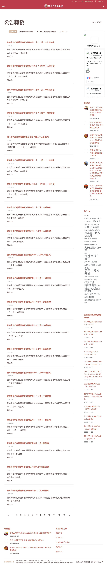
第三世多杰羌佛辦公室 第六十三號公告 (93, 323)
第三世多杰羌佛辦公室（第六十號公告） (92, 385)
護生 (95, 294)
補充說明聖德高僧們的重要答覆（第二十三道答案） (28, 136)
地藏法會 (86, 241)
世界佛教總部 (87, 221)
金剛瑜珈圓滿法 (89, 300)
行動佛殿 (89, 282)
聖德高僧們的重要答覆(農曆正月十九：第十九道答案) (29, 231)
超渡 (99, 294)
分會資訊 (100, 1)
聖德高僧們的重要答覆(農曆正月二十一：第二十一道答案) (31, 184)
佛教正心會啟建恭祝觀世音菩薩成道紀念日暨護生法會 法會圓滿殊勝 (96, 139)
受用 (85, 239)
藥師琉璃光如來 (88, 279)
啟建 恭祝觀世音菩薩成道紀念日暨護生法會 (96, 152)
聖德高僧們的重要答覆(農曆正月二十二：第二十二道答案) (31, 160)
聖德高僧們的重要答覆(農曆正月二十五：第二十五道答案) (31, 89)
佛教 (94, 221)
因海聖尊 (94, 239)
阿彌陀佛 (98, 300)
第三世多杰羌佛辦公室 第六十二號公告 (93, 333)
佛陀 (85, 224)
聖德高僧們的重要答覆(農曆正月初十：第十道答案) (28, 443)
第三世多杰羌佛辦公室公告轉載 (46, 32)
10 (49, 515)
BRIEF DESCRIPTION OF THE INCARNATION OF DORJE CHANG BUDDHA (93, 374)
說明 (91, 294)
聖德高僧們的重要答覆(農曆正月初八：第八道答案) (28, 490)
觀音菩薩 (86, 294)
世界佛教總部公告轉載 (26, 32)
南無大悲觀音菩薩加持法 (92, 230)
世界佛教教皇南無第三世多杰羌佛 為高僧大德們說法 (93, 396)
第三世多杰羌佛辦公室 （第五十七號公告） (92, 427)
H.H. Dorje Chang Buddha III (92, 218)
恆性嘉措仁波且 (92, 257)
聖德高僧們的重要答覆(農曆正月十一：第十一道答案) (29, 420)
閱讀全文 (9, 56)
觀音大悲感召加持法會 (92, 289)
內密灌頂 (96, 224)
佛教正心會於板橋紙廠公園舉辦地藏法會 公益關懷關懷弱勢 (96, 111)
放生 (85, 262)
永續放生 (87, 265)
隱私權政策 (79, 562)
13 (64, 515)
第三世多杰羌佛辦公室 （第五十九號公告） (92, 407)
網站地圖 (59, 552)
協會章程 (59, 537)
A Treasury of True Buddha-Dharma (91, 352)
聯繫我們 (90, 1)
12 (59, 515)
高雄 (85, 303)
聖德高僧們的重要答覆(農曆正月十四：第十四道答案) (29, 349)
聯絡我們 (59, 547)
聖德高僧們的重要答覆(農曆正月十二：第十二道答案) (29, 396)
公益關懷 (94, 227)
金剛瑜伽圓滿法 (89, 297)
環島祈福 (98, 265)
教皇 (89, 262)
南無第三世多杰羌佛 (92, 234)
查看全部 (13, 32)
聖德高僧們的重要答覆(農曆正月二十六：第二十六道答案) (31, 66)
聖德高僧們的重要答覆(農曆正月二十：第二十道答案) (29, 207)
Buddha (86, 215)
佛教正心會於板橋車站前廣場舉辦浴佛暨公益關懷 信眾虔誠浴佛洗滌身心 (96, 191)
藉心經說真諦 (89, 276)
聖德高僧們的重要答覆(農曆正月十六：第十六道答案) (29, 302)
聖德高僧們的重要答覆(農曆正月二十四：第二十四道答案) (31, 113)
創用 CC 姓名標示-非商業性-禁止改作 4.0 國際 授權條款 (47, 563)
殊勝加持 (94, 262)
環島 (93, 264)
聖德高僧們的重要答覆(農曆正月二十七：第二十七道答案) (31, 42)
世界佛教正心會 (93, 45)
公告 (86, 227)
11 (54, 515)
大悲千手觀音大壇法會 (90, 244)
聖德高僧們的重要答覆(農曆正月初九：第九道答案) (28, 467)
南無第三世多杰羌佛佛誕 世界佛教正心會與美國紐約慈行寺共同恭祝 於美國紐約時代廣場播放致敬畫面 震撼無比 (96, 170)
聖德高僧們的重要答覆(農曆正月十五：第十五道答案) (29, 325)
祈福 (86, 268)
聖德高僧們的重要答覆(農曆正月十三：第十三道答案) (29, 372)
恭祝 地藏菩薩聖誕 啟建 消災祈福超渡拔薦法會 (96, 125)
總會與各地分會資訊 (63, 542)
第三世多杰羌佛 (92, 272)
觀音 (98, 286)
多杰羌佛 (93, 242)
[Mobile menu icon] (3, 6)
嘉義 (89, 238)
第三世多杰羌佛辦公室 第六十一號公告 (93, 343)
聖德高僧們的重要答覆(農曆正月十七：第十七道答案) (29, 278)
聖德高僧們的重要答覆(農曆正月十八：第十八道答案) (29, 254)
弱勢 (85, 253)
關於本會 (59, 533)
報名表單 (100, 562)
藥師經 (95, 279)
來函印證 (90, 224)
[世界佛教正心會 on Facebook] (94, 39)
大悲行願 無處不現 (92, 248)
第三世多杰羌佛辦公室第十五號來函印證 (92, 437)
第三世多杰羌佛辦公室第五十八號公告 (92, 417)
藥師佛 (96, 276)
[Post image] (86, 108)
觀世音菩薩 (90, 285)
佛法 (98, 221)
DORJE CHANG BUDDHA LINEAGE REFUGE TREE (93, 362)
